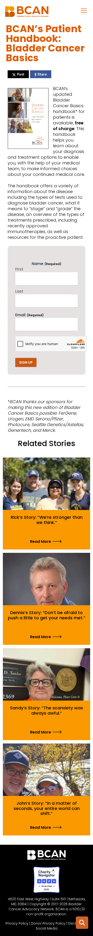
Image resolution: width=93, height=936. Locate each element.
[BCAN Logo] (46, 856)
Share (42, 74)
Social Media (46, 928)
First (19, 269)
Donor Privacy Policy (48, 923)
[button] (84, 10)
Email (29, 315)
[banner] (27, 13)
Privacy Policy (16, 923)
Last (19, 291)
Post (20, 74)
